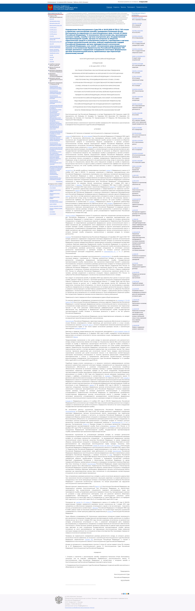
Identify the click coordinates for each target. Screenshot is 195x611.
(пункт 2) (86, 424)
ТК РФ (51, 55)
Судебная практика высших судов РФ (77, 13)
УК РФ (51, 59)
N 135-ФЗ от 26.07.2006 (137, 96)
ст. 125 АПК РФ (135, 325)
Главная (109, 7)
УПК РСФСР (53, 214)
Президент (131, 7)
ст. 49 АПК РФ (135, 309)
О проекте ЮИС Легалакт (65, 2)
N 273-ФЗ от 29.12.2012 (137, 36)
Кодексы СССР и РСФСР (56, 183)
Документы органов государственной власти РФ (56, 80)
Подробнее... (59, 181)
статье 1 (90, 147)
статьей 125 (89, 539)
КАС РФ (52, 43)
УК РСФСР (52, 211)
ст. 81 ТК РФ (135, 210)
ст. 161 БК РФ (135, 254)
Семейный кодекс (54, 53)
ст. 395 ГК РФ (135, 188)
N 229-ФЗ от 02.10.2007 (137, 153)
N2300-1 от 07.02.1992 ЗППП (138, 56)
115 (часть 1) (117, 445)
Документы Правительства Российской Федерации (56, 75)
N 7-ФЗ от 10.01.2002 (137, 76)
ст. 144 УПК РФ (135, 272)
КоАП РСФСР (53, 204)
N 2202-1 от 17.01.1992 (137, 127)
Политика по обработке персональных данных (79, 607)
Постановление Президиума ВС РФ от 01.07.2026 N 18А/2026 (55, 92)
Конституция (70, 321)
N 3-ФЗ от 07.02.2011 (137, 83)
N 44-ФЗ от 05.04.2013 (137, 147)
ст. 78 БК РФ (135, 219)
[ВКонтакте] (123, 593)
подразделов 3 (106, 256)
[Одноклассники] (127, 593)
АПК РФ (52, 19)
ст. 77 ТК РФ (135, 263)
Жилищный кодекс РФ (56, 41)
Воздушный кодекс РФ (56, 25)
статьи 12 (109, 170)
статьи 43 (68, 136)
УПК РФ (52, 61)
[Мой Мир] (128, 593)
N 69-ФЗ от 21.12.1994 (137, 23)
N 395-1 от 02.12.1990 (136, 166)
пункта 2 (68, 237)
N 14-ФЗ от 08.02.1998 (137, 113)
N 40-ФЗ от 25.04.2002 (137, 30)
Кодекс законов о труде (56, 206)
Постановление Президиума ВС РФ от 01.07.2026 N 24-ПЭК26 (55, 144)
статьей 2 (92, 201)
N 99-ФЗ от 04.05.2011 (137, 103)
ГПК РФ (52, 36)
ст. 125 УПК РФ (135, 281)
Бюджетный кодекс (55, 21)
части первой (88, 136)
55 (73, 302)
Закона (75, 337)
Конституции (117, 451)
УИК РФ (52, 57)
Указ (110, 454)
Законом (79, 185)
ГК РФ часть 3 (53, 31)
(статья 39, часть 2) (80, 328)
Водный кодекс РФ (55, 23)
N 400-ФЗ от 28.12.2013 (137, 17)
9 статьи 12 (87, 502)
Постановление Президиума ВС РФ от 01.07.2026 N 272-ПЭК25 (56, 87)
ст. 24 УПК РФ (135, 288)
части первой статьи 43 (121, 331)
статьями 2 (120, 300)
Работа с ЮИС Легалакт (80, 2)
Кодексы (116, 7)
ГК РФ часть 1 (53, 27)
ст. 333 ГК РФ (135, 175)
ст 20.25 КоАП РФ (136, 199)
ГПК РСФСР (53, 187)
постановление (70, 411)
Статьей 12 (69, 401)
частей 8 (68, 170)
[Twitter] (125, 593)
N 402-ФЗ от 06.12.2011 (137, 89)
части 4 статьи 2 (71, 215)
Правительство (141, 7)
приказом (113, 426)
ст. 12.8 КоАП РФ (136, 232)
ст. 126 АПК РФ (135, 299)
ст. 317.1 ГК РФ (135, 180)
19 (126, 300)
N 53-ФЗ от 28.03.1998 (137, 160)
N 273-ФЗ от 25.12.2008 (137, 63)
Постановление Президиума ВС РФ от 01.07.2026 (55, 97)
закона (112, 187)
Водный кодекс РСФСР (56, 185)
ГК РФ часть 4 (53, 34)
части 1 (97, 486)
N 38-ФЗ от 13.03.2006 (137, 71)
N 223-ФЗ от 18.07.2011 (137, 118)
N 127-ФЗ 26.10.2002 (136, 133)
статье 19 (110, 511)
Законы (123, 7)
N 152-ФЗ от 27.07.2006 (137, 140)
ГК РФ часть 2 (53, 29)
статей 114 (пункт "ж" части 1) (102, 445)
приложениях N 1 (110, 251)
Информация (52, 2)
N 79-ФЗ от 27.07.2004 (137, 41)
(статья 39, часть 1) (87, 325)
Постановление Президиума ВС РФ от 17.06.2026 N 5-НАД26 (55, 178)
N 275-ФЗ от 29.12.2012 (137, 49)
